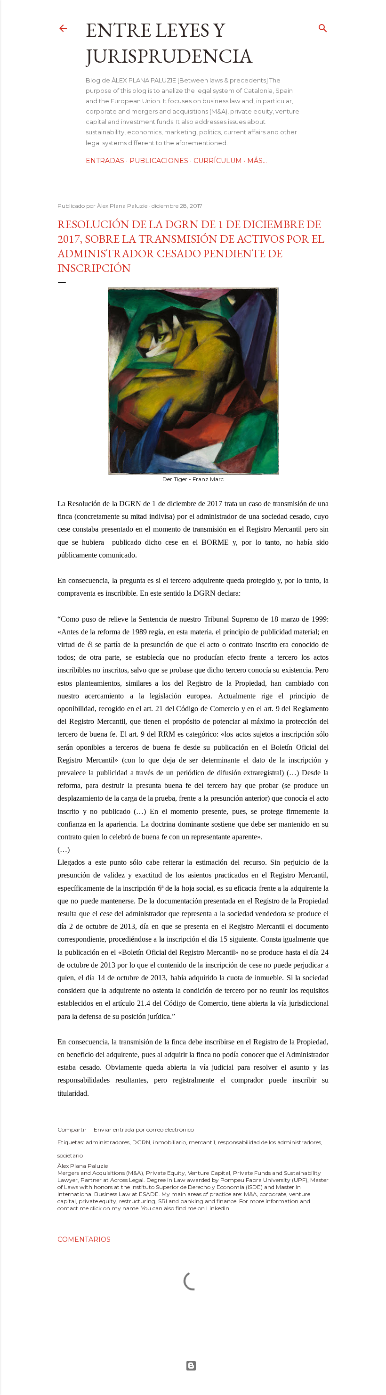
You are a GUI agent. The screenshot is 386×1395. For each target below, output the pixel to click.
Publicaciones (158, 160)
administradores (107, 1142)
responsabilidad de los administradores (269, 1142)
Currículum (217, 160)
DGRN (141, 1142)
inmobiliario (169, 1142)
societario (70, 1155)
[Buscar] (323, 26)
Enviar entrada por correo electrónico (144, 1129)
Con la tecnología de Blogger (193, 1365)
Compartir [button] (72, 1129)
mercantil (202, 1142)
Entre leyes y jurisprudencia (169, 43)
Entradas (105, 160)
